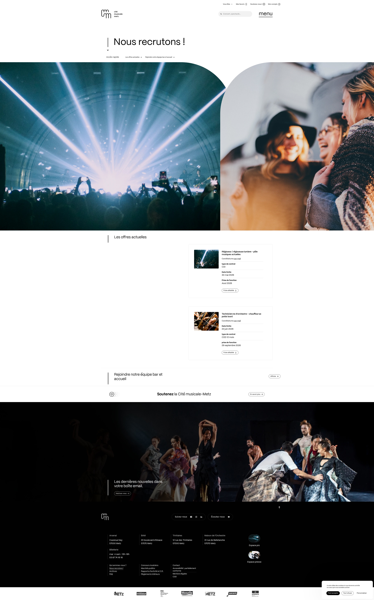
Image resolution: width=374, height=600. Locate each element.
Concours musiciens (149, 565)
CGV (175, 577)
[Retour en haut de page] (279, 507)
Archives (113, 571)
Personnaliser (362, 593)
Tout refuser (347, 593)
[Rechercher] (221, 14)
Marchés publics (148, 568)
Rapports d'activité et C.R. (152, 571)
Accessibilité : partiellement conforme (184, 570)
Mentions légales (180, 574)
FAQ (111, 574)
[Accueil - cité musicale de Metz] (111, 14)
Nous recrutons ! (116, 568)
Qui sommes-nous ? (117, 565)
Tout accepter (333, 593)
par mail (237, 259)
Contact (176, 565)
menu (266, 13)
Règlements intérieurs (150, 574)
